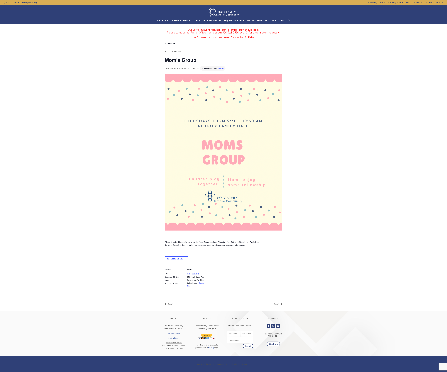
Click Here (273, 344)
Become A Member (212, 21)
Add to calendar (177, 259)
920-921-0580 (174, 333)
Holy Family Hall (193, 274)
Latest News (278, 21)
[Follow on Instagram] (273, 326)
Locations (429, 3)
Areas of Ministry (179, 21)
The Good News (254, 21)
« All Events (170, 43)
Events (196, 21)
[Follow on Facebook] (268, 326)
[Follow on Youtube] (278, 326)
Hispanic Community (234, 21)
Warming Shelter (396, 3)
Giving (211, 348)
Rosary (170, 304)
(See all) (220, 68)
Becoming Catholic (376, 3)
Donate (440, 3)
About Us (161, 21)
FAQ (267, 21)
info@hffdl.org (173, 338)
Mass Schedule (413, 3)
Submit (248, 346)
